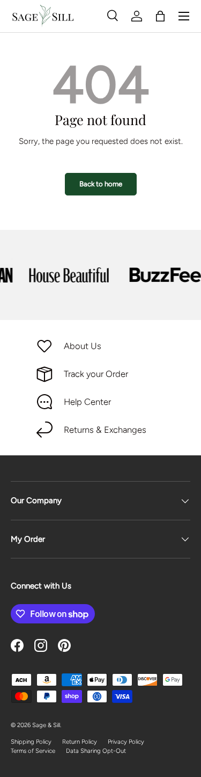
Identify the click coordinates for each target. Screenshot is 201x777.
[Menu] (184, 16)
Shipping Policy (31, 741)
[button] (160, 16)
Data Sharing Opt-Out (96, 750)
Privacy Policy (126, 741)
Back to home (100, 183)
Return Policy (79, 741)
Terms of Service (33, 750)
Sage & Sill (46, 725)
